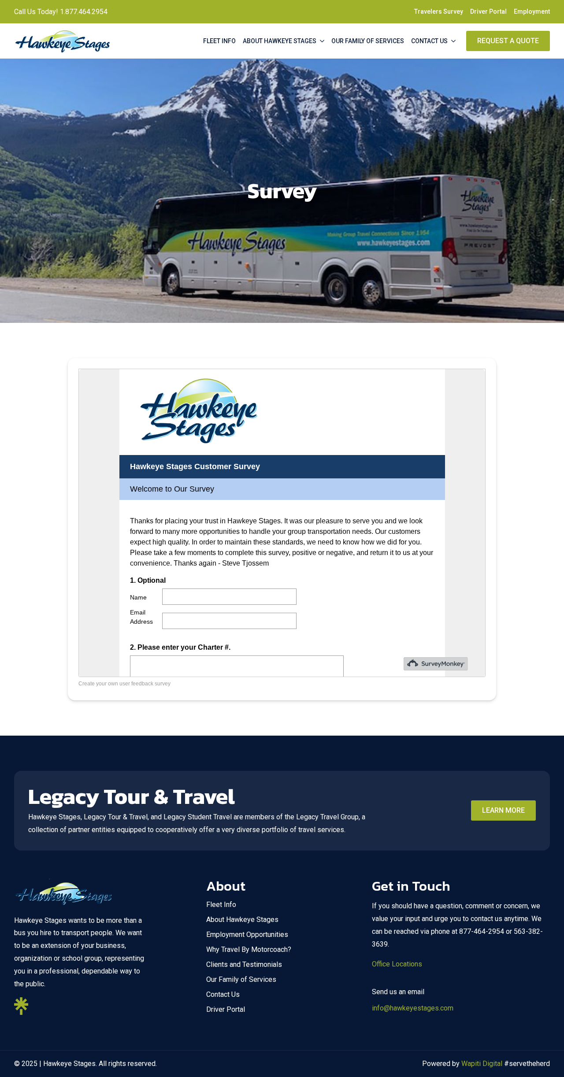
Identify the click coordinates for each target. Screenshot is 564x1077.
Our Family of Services (367, 40)
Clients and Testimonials (244, 964)
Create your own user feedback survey (124, 684)
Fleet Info (219, 40)
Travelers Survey (438, 11)
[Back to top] (544, 1057)
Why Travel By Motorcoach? (248, 949)
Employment (532, 11)
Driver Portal (488, 11)
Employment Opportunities (247, 934)
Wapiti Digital (481, 1063)
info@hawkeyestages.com (412, 1008)
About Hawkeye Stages (279, 40)
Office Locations (397, 964)
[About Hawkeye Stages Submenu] (322, 41)
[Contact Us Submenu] (453, 41)
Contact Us (429, 40)
